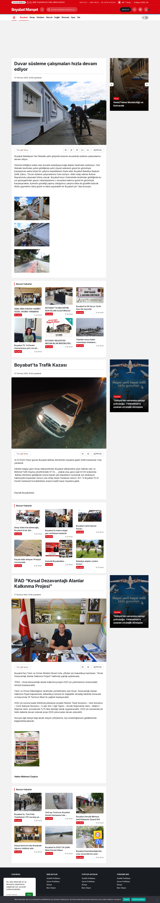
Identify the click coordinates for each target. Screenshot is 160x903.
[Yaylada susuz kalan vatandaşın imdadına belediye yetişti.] (90, 335)
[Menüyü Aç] (42, 9)
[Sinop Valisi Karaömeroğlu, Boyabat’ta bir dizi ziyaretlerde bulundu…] (28, 523)
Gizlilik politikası (138, 899)
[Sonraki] (30, 2)
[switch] (145, 17)
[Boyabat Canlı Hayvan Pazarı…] (90, 523)
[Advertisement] (80, 40)
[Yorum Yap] (77, 150)
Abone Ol (125, 9)
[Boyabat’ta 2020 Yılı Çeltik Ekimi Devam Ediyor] (59, 842)
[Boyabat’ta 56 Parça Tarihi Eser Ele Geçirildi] (90, 301)
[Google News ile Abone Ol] (22, 150)
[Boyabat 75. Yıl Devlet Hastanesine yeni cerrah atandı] (28, 335)
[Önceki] (27, 2)
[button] (140, 9)
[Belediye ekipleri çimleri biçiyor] (90, 554)
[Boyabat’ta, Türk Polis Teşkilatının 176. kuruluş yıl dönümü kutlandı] (28, 808)
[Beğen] (65, 150)
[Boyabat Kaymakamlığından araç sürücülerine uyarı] (90, 842)
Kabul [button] (29, 895)
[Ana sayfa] (14, 17)
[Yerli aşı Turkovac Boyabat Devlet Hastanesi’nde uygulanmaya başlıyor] (59, 808)
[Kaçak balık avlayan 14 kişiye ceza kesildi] (28, 554)
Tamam (126, 899)
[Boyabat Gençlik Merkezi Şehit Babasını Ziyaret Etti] (90, 808)
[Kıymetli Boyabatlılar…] (59, 554)
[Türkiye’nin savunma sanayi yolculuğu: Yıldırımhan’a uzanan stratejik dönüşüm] (129, 385)
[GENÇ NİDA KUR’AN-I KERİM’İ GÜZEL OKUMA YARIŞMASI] (28, 301)
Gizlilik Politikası (11, 894)
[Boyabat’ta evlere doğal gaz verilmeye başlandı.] (59, 523)
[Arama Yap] (134, 9)
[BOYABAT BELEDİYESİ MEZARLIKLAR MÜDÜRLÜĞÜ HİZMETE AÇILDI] (59, 335)
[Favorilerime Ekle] (71, 150)
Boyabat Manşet (24, 9)
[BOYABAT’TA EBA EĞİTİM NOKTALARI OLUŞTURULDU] (59, 301)
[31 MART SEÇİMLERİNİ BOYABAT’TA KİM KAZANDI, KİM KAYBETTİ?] (129, 84)
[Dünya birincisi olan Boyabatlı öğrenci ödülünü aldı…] (28, 842)
